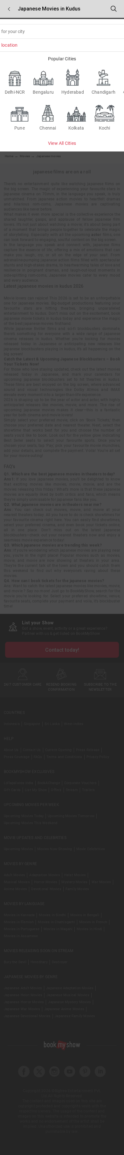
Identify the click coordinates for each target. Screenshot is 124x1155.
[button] (9, 9)
